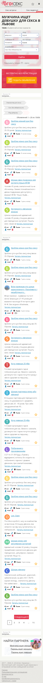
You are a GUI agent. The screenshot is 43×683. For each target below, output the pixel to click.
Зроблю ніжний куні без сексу (22, 122)
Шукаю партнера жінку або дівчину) (23, 393)
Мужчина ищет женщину (21, 645)
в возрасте (9, 39)
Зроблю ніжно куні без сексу (24, 141)
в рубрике (9, 47)
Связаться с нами (9, 681)
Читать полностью (23, 130)
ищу (24, 32)
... (28, 622)
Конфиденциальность (11, 678)
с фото (26, 63)
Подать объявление (24, 80)
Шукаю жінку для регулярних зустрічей (21, 542)
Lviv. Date (15, 515)
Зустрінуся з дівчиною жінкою (21, 210)
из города (27, 39)
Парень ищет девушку (21, 652)
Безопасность (7, 674)
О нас (4, 676)
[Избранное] (32, 4)
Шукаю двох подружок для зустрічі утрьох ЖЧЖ (23, 181)
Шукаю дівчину (18, 569)
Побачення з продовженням (18, 449)
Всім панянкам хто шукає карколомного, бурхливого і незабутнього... (24, 289)
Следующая (21, 616)
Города (5, 670)
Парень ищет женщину (21, 649)
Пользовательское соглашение (14, 672)
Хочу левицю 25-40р (20, 363)
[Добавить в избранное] (35, 135)
